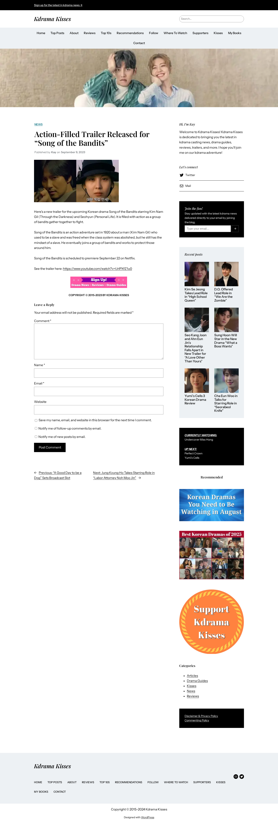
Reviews (193, 696)
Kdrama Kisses (52, 18)
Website (40, 402)
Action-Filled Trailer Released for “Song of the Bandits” (91, 138)
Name (39, 365)
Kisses (191, 686)
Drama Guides (197, 681)
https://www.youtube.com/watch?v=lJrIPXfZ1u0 (97, 269)
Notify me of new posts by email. (61, 437)
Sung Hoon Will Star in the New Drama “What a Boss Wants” (225, 340)
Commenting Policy (197, 720)
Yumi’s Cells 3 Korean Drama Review (195, 399)
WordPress (147, 817)
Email (39, 383)
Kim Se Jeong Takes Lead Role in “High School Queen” (196, 295)
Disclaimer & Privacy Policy (201, 716)
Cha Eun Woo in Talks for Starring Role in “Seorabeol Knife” (226, 403)
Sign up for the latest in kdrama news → (58, 5)
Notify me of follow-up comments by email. (69, 428)
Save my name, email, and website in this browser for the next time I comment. (95, 420)
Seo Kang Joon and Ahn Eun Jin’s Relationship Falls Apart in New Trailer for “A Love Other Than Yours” (196, 348)
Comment (42, 321)
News (38, 124)
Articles (192, 676)
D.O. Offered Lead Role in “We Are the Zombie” (223, 295)
